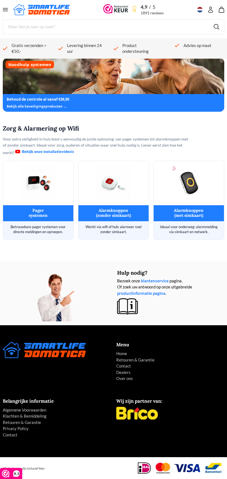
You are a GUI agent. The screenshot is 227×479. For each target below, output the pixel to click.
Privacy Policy (16, 428)
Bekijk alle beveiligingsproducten (35, 106)
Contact (123, 365)
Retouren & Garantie (135, 359)
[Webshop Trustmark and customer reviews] (115, 9)
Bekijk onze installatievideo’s (48, 151)
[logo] (41, 9)
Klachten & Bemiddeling (25, 415)
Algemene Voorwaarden (24, 409)
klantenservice (155, 280)
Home (121, 353)
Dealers (123, 372)
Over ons (124, 378)
